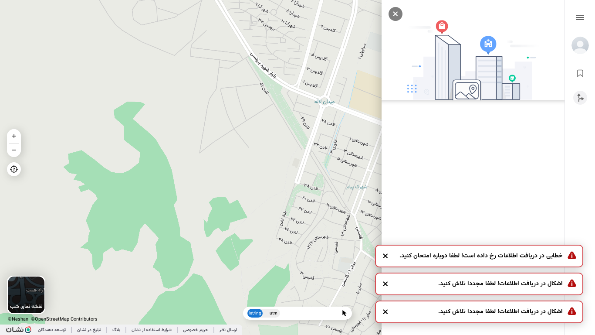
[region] (297, 167)
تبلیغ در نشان (89, 330)
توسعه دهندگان (52, 330)
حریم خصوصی (195, 330)
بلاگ (116, 330)
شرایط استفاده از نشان (152, 330)
